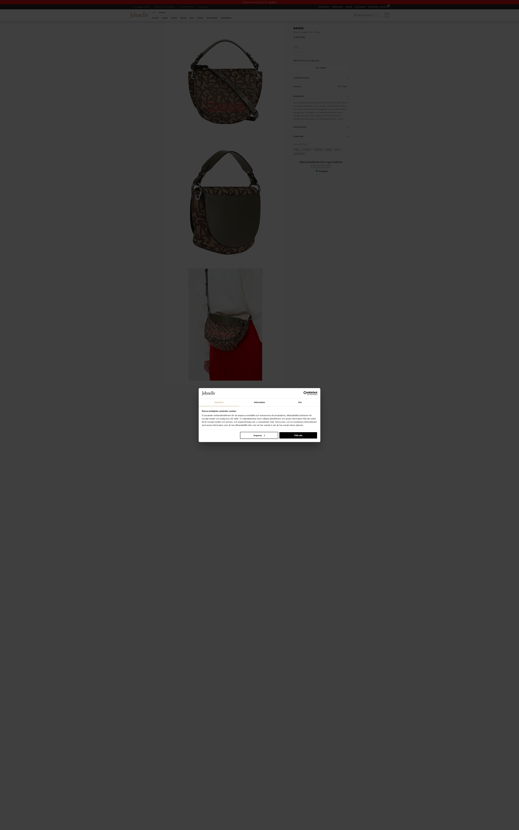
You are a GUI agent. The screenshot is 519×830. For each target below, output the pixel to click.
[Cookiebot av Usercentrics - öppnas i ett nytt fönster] (305, 393)
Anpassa (257, 435)
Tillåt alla (298, 435)
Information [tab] (259, 402)
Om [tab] (300, 402)
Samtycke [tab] (219, 402)
